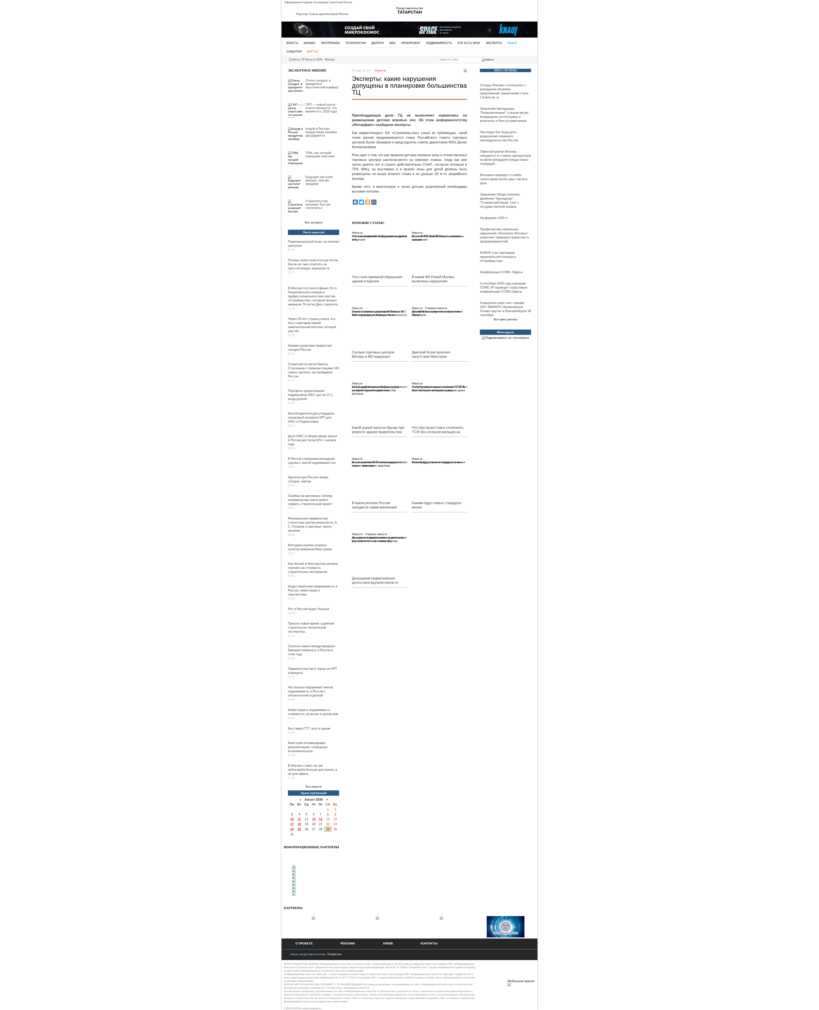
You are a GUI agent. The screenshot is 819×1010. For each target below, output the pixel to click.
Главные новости (436, 308)
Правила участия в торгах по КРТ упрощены (312, 670)
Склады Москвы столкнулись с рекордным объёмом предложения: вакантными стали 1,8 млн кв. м (504, 91)
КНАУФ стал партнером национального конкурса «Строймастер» (498, 257)
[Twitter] (361, 202)
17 (292, 824)
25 (299, 829)
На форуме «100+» (494, 218)
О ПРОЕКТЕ (304, 943)
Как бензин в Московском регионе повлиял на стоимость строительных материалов (313, 568)
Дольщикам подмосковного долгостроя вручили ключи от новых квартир (379, 539)
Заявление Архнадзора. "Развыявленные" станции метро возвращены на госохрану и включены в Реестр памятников (504, 115)
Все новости (314, 786)
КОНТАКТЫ (429, 943)
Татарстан (334, 954)
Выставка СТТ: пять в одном (309, 728)
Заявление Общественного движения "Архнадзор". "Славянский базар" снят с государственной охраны (500, 200)
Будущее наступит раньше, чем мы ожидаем (319, 180)
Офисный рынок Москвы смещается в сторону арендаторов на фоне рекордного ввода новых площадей (505, 157)
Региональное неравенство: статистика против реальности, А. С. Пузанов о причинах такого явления (313, 524)
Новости (380, 70)
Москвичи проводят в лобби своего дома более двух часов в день (503, 179)
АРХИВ (388, 943)
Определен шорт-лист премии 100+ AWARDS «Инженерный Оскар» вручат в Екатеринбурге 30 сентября (505, 309)
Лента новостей (313, 232)
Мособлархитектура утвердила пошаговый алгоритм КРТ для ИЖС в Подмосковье (311, 417)
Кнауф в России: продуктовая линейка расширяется (321, 132)
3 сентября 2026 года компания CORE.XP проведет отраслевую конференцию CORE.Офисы (503, 287)
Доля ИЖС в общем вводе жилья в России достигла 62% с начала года (312, 440)
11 (299, 819)
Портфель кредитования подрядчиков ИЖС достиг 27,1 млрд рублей (310, 395)
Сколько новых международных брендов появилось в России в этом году (311, 650)
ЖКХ (392, 43)
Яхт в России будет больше (308, 609)
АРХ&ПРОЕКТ (411, 43)
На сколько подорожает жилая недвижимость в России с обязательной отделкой (310, 691)
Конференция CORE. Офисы (501, 272)
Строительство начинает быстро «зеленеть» (318, 204)
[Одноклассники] (367, 202)
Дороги (377, 43)
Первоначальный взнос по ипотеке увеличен (313, 243)
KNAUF (512, 43)
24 (292, 829)
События (294, 51)
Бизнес (310, 43)
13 (313, 819)
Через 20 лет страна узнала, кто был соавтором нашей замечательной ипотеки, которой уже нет (312, 325)
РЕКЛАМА (347, 943)
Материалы (330, 43)
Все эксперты (313, 222)
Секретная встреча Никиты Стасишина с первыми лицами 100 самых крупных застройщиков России (313, 370)
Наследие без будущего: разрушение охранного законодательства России (499, 136)
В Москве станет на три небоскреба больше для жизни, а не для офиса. (312, 769)
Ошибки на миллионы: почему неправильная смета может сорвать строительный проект (310, 500)
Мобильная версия (521, 981)
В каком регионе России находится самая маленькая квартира (376, 463)
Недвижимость (439, 43)
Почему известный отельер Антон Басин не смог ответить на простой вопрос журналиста (313, 264)
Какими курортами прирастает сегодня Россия (310, 347)
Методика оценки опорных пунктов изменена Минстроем (310, 547)
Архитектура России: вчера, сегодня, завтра (308, 479)
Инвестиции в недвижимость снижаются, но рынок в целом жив (313, 712)
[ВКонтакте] (355, 202)
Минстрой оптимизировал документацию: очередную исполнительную (307, 747)
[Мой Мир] (373, 202)
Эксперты (494, 43)
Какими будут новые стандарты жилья (438, 462)
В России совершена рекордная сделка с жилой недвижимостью (311, 460)
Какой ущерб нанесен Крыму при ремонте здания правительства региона (375, 390)
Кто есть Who (468, 43)
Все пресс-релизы (505, 319)
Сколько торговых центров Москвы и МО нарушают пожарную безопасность (379, 313)
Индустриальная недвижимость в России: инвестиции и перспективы (312, 590)
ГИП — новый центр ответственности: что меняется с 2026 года (321, 108)
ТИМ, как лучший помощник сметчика (320, 154)
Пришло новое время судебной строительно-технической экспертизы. (311, 627)
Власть (292, 43)
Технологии (355, 43)
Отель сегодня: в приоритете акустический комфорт (322, 84)
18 (299, 824)
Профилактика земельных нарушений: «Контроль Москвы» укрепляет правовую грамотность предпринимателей (504, 235)
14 (320, 819)
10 (292, 819)
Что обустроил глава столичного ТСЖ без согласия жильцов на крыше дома (438, 388)
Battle (312, 51)
